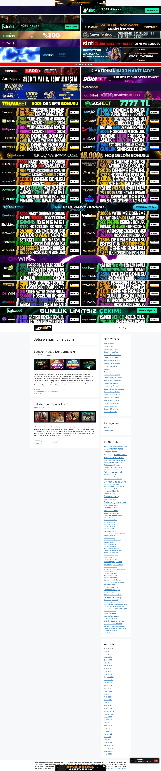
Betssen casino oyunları (113, 479)
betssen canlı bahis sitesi (111, 469)
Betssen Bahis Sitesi (114, 457)
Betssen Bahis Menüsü (111, 358)
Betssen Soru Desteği (111, 383)
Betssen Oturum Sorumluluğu (114, 389)
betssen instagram (109, 528)
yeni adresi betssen (110, 631)
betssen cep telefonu (110, 486)
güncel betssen (110, 626)
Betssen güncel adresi (113, 515)
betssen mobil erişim (110, 546)
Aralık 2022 (108, 731)
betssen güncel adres (111, 513)
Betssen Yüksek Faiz (111, 352)
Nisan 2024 (108, 685)
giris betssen (109, 621)
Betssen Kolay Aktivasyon (112, 355)
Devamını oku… (69, 385)
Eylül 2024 (107, 671)
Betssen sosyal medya (110, 577)
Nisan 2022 (108, 754)
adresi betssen (108, 446)
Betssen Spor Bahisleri (112, 580)
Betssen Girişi (110, 507)
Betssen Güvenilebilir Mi (110, 520)
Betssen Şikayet (121, 609)
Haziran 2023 (108, 714)
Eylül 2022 (107, 740)
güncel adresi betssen (113, 623)
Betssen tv (108, 582)
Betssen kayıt (110, 531)
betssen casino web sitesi (111, 484)
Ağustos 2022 (108, 742)
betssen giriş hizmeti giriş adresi (111, 505)
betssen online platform (109, 557)
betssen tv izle (109, 585)
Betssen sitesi (108, 571)
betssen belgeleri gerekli (109, 460)
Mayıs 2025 (108, 657)
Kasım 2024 (108, 665)
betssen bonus (120, 460)
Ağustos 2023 (108, 708)
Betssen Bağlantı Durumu (112, 395)
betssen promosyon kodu (111, 569)
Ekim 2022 (107, 737)
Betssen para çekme (113, 564)
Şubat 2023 (108, 725)
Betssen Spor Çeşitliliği (111, 366)
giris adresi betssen (110, 618)
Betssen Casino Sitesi (115, 481)
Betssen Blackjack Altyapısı (113, 378)
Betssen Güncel (111, 510)
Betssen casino (39, 391)
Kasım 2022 (108, 734)
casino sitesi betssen (112, 616)
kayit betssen (120, 626)
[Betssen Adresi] (43, 328)
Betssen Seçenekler (110, 406)
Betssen (112, 328)
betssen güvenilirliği (109, 522)
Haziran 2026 (108, 648)
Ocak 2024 (107, 694)
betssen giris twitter (112, 491)
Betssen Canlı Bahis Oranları (113, 467)
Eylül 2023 (107, 705)
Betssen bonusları (109, 462)
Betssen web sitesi (111, 587)
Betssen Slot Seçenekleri (111, 575)
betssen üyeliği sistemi (109, 608)
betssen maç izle (109, 535)
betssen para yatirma (111, 559)
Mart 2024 (107, 688)
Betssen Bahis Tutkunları (112, 380)
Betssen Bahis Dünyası (111, 400)
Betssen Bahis (120, 454)
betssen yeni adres (109, 592)
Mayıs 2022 (108, 751)
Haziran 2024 (108, 680)
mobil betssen (109, 628)
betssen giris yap (109, 493)
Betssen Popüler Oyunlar (112, 360)
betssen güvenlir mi (110, 526)
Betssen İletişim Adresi (111, 403)
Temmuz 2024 (109, 677)
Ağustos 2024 (108, 674)
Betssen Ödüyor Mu (109, 602)
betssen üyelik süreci (119, 606)
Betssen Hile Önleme (111, 386)
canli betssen (110, 613)
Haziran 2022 (108, 748)
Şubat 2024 (108, 691)
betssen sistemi (122, 569)
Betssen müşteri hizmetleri (113, 550)
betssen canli (120, 462)
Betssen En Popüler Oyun (51, 404)
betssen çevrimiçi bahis (120, 604)
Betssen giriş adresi (115, 502)
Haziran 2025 (108, 654)
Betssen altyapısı (108, 455)
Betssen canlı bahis (112, 465)
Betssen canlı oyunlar (110, 474)
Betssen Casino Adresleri (112, 363)
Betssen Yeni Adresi (113, 594)
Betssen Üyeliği (108, 604)
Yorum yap (38, 393)
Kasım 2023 (108, 700)
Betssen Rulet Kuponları (112, 375)
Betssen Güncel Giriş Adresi (111, 517)
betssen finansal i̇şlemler (111, 488)
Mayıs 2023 (108, 717)
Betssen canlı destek (113, 472)
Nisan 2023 (108, 720)
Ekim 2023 (107, 703)
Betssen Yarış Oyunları (111, 372)
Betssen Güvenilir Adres (112, 409)
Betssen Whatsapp (112, 590)
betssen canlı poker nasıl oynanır (111, 476)
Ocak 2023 (107, 728)
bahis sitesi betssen (120, 446)
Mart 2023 (107, 722)
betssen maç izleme (109, 538)
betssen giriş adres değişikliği (110, 499)
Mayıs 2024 (108, 683)
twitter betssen (120, 628)
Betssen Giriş (122, 328)
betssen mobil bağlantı (110, 544)
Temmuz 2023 (109, 711)
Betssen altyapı (39, 442)
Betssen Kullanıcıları (110, 412)
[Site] (40, 112)
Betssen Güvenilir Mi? (110, 524)
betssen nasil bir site (111, 553)
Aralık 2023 (108, 697)
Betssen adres (116, 448)
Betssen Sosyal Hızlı (111, 349)
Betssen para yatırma (113, 562)
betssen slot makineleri (110, 573)
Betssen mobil (109, 542)
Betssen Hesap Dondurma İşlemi (56, 351)
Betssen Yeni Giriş (112, 597)
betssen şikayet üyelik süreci (110, 611)
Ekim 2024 (107, 668)
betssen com (121, 486)
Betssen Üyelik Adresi (111, 397)
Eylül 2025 (107, 651)
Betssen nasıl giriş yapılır (51, 391)
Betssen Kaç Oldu (120, 533)
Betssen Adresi (109, 343)
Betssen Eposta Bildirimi (112, 392)
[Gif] (80, 155)
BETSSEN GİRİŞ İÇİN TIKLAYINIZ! (80, 64)
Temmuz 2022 (109, 745)
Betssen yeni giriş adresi (111, 600)
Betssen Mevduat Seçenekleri (112, 540)
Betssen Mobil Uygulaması (111, 548)
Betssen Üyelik (120, 602)
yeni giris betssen (109, 633)
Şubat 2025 (108, 660)
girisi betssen (120, 621)
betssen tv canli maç (118, 582)
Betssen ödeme (109, 606)
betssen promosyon (110, 567)
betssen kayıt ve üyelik (109, 533)
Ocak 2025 (107, 663)
